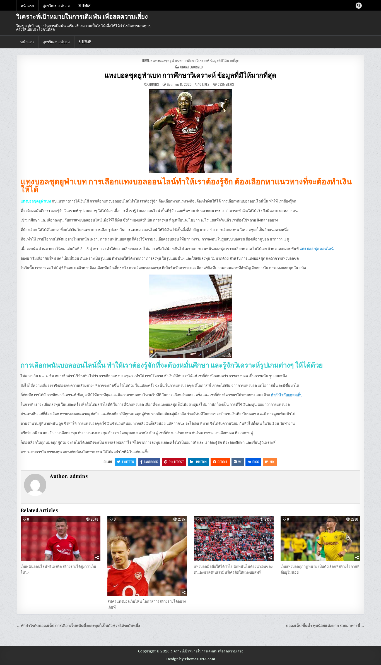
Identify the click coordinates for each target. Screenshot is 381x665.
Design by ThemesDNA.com (190, 659)
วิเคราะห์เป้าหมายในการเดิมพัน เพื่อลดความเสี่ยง (82, 17)
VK (240, 461)
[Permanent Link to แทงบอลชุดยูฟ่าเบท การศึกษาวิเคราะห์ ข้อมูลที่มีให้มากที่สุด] (190, 131)
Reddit (223, 461)
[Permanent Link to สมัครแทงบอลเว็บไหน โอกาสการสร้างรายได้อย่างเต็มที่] (147, 556)
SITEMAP (84, 5)
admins (153, 84)
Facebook (151, 461)
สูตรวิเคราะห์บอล (56, 5)
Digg (255, 461)
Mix (272, 461)
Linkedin (201, 461)
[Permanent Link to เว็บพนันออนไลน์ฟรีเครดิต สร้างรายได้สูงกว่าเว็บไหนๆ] (60, 538)
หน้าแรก (27, 5)
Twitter (128, 461)
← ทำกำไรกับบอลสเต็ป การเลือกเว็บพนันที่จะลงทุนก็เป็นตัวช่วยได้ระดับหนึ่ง (78, 626)
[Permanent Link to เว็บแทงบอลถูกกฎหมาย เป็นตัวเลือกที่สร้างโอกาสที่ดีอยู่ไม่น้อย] (320, 538)
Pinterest (176, 461)
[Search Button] (359, 6)
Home (145, 60)
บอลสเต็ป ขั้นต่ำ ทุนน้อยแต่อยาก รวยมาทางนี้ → (325, 626)
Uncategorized (191, 67)
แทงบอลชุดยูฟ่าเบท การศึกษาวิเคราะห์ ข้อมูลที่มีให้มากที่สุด (190, 75)
